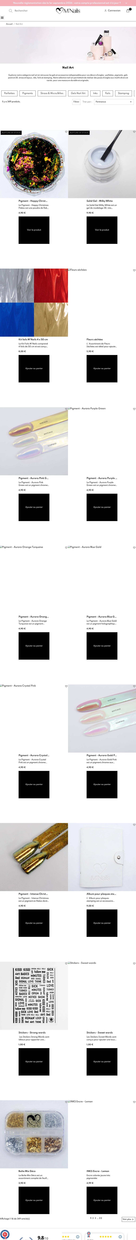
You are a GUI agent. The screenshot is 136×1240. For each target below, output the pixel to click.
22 (100, 1218)
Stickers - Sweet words (100, 1033)
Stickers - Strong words (32, 1033)
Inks (95, 93)
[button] (68, 3)
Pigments (27, 93)
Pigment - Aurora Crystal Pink (34, 755)
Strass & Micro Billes (52, 93)
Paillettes (9, 93)
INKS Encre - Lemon (98, 1171)
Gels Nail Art (78, 93)
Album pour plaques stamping (102, 894)
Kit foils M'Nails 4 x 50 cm (33, 339)
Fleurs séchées (95, 339)
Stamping (123, 93)
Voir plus (128, 1219)
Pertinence (114, 101)
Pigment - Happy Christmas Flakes (34, 201)
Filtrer (76, 102)
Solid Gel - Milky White (100, 201)
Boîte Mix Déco (27, 1171)
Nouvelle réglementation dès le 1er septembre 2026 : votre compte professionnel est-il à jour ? (67, 3)
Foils (107, 93)
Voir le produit (34, 230)
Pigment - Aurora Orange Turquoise (34, 617)
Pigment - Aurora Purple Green (102, 478)
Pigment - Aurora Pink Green (34, 478)
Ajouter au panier (34, 369)
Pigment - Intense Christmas (34, 894)
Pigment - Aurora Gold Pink (102, 755)
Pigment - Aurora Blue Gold (102, 617)
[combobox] (27, 10)
